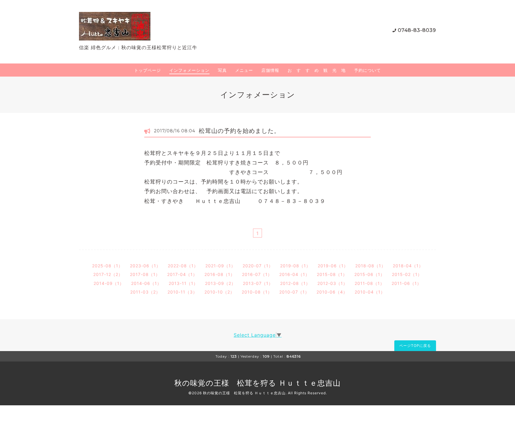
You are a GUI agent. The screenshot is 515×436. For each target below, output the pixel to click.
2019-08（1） (295, 265)
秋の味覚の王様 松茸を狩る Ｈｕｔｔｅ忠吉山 (257, 382)
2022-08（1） (183, 265)
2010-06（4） (332, 291)
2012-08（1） (295, 283)
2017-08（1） (145, 274)
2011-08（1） (369, 283)
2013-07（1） (258, 283)
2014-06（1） (146, 283)
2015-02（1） (407, 274)
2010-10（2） (219, 291)
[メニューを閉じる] (257, 218)
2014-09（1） (109, 283)
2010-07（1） (294, 291)
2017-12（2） (108, 274)
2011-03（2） (145, 291)
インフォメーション (189, 70)
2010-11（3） (182, 291)
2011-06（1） (406, 283)
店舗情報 (270, 70)
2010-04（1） (370, 291)
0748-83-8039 (417, 30)
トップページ (147, 70)
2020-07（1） (258, 265)
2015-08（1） (332, 274)
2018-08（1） (370, 265)
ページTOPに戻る (415, 345)
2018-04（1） (408, 265)
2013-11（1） (183, 283)
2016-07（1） (257, 274)
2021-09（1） (220, 265)
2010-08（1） (257, 291)
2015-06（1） (369, 274)
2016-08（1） (219, 274)
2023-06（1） (145, 265)
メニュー (244, 70)
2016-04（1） (294, 274)
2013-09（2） (220, 283)
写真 (222, 70)
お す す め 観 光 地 (317, 70)
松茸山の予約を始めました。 (239, 130)
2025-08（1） (107, 265)
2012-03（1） (332, 283)
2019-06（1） (333, 265)
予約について (367, 70)
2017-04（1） (182, 274)
